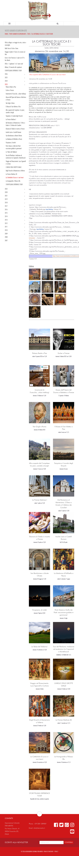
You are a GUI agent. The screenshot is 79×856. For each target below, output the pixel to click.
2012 (6, 223)
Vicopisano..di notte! (11, 142)
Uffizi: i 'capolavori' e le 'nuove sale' (14, 64)
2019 (6, 199)
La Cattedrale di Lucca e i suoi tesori (42, 34)
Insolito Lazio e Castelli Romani (13, 132)
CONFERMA (69, 842)
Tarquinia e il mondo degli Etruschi (14, 116)
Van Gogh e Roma (10, 103)
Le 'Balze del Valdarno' (11, 152)
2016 (6, 209)
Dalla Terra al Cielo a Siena (11, 48)
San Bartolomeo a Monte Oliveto (14, 136)
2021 (6, 196)
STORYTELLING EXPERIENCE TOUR (13, 70)
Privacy (56, 851)
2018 (6, 202)
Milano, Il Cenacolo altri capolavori (13, 67)
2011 (6, 227)
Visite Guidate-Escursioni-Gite (17, 34)
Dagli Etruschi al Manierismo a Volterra (15, 171)
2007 (6, 240)
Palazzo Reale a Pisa (11, 87)
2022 (6, 189)
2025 (6, 77)
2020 (6, 192)
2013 (6, 220)
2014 (6, 216)
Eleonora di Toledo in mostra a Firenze (15, 129)
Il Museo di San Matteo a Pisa (13, 106)
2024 (6, 81)
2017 (6, 206)
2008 (6, 237)
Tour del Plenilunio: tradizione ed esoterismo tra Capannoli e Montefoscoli (63, 649)
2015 (6, 213)
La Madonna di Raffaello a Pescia (14, 139)
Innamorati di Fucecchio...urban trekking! (16, 94)
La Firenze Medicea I (11, 119)
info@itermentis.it (39, 828)
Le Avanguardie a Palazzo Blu (13, 181)
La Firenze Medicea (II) (11, 174)
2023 (28, 34)
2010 (6, 230)
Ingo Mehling (49, 209)
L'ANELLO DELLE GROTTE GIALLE (13, 167)
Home (6, 34)
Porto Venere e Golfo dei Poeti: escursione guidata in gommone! (63, 612)
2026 (6, 74)
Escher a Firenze (10, 90)
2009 (6, 234)
